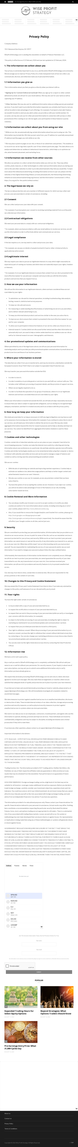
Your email (39, 949)
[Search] (73, 2)
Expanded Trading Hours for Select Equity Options (19, 1012)
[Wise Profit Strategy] (39, 10)
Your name (39, 940)
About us (7, 1113)
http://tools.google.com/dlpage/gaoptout (23, 515)
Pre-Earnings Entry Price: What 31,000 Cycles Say (28, 2)
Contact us (8, 1118)
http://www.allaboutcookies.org (37, 509)
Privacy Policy (8, 1123)
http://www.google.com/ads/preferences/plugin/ (25, 518)
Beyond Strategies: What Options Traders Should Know (56, 1012)
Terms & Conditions (10, 1128)
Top (72, 1142)
